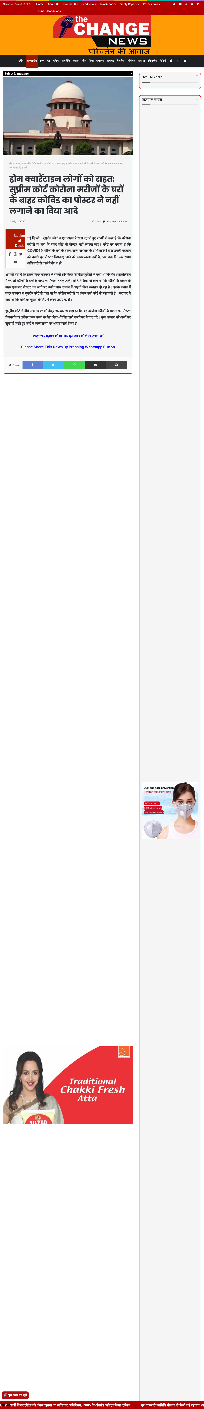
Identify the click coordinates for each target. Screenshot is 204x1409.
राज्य (42, 60)
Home (40, 4)
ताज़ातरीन (32, 60)
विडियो (163, 60)
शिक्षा (91, 60)
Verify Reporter (129, 4)
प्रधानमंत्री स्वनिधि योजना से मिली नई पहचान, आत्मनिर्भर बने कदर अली (146, 1405)
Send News (88, 4)
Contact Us (70, 4)
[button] (129, 387)
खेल (84, 60)
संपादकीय (152, 60)
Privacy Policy (151, 4)
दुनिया (56, 60)
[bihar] (102, 34)
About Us (53, 4)
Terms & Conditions (48, 11)
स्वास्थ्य (100, 60)
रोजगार (141, 60)
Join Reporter (108, 4)
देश (48, 60)
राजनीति (66, 60)
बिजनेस (120, 60)
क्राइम (76, 60)
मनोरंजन (131, 60)
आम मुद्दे (110, 60)
